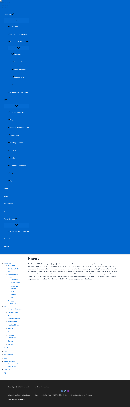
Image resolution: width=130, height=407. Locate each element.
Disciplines (14, 27)
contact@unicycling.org (17, 399)
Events (6, 188)
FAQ (15, 85)
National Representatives (19, 127)
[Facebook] (62, 391)
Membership (14, 135)
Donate (13, 150)
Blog (5, 211)
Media (12, 158)
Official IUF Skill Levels (18, 34)
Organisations (15, 120)
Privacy (6, 246)
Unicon (6, 196)
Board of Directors (17, 112)
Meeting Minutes (16, 143)
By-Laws (13, 181)
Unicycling (7, 14)
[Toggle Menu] (16, 20)
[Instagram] (68, 391)
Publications (8, 204)
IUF (5, 100)
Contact (7, 239)
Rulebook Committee (18, 166)
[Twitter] (65, 391)
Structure (17, 54)
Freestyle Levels (20, 69)
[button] (12, 14)
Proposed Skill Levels (18, 42)
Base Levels (18, 62)
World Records (9, 219)
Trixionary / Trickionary (19, 92)
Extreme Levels (19, 77)
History (12, 173)
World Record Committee (19, 231)
